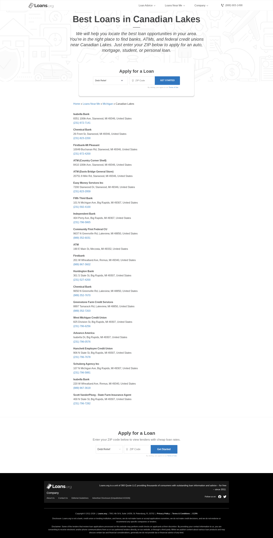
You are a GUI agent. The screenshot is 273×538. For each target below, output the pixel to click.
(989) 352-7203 (82, 310)
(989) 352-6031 (82, 237)
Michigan (108, 103)
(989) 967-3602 (82, 264)
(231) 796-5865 (82, 222)
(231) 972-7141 (82, 122)
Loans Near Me (173, 5)
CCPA (195, 514)
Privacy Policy (163, 514)
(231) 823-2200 (82, 138)
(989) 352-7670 (82, 295)
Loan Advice (146, 5)
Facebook (219, 496)
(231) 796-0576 (82, 341)
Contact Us (63, 498)
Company (199, 5)
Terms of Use (172, 456)
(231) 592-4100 (82, 207)
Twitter (225, 496)
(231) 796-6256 (82, 326)
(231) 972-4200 (82, 153)
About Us (51, 498)
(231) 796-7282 (82, 403)
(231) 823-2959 (82, 191)
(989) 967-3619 (82, 388)
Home (76, 103)
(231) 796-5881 (82, 372)
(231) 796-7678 (82, 357)
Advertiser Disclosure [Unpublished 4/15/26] (111, 498)
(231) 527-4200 (82, 279)
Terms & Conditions (181, 514)
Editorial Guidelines (80, 498)
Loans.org (102, 514)
